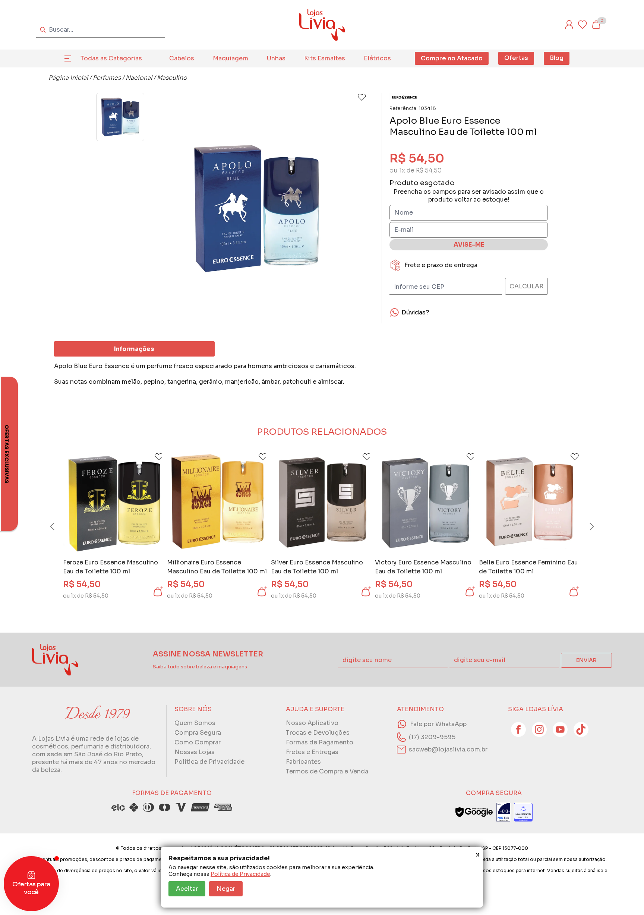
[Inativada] (503, 812)
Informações (134, 349)
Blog (557, 58)
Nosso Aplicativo (312, 723)
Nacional (139, 78)
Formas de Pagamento (319, 742)
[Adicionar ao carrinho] (157, 591)
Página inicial (68, 78)
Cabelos (181, 58)
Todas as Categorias (111, 58)
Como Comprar (197, 742)
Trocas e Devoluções (318, 733)
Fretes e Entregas (312, 752)
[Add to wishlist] (361, 97)
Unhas (276, 58)
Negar (226, 889)
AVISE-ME (469, 244)
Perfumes (107, 78)
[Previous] (59, 526)
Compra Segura (197, 733)
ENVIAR (586, 660)
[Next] (584, 526)
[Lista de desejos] (582, 24)
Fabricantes (303, 762)
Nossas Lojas (194, 752)
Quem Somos (194, 723)
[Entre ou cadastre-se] (569, 24)
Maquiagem (230, 58)
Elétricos (377, 58)
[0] (595, 24)
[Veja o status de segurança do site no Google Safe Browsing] (474, 812)
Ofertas (516, 58)
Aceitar (187, 889)
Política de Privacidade (240, 874)
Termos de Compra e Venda (327, 771)
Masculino (172, 78)
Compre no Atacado (452, 58)
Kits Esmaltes (324, 58)
